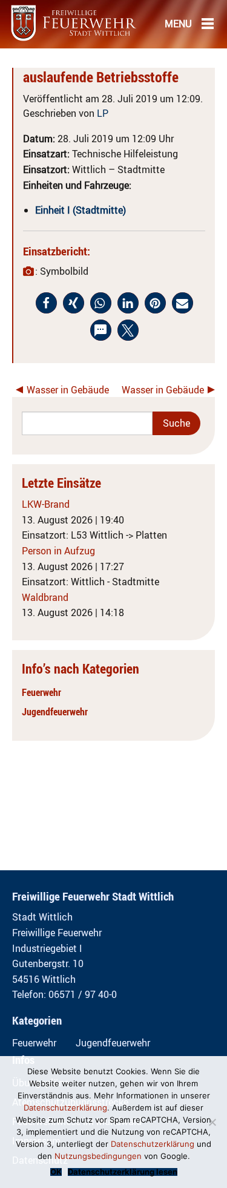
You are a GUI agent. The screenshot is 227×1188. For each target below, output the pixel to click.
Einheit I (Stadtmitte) (80, 210)
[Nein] (212, 1122)
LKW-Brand (46, 504)
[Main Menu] (208, 23)
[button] (46, 302)
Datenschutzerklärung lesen (122, 1172)
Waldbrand (45, 597)
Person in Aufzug (58, 550)
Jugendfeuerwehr (55, 711)
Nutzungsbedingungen (98, 1156)
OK (56, 1172)
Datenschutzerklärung (65, 1107)
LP (102, 113)
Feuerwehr (41, 692)
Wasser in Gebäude (68, 389)
